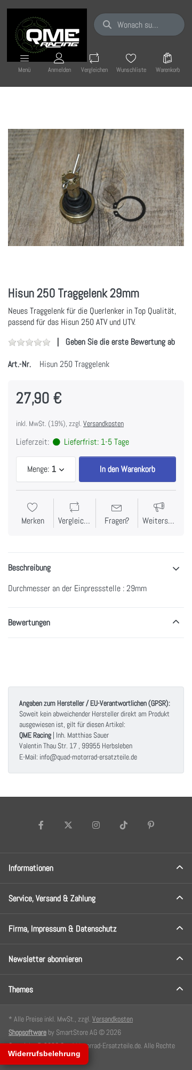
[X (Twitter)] (69, 825)
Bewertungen (29, 622)
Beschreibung (29, 567)
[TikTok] (123, 825)
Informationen (31, 867)
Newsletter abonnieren (45, 959)
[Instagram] (96, 825)
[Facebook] (41, 825)
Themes (21, 989)
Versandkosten (103, 423)
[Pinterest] (151, 825)
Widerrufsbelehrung (44, 1053)
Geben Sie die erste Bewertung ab (120, 341)
